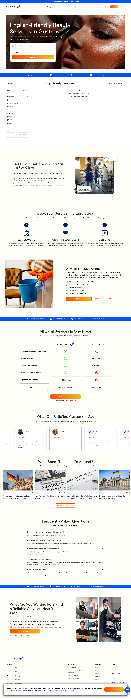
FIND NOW (33, 57)
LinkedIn (98, 673)
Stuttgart (18, 672)
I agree (114, 689)
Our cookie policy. (73, 690)
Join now (114, 7)
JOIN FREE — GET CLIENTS (104, 299)
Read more (19, 447)
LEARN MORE (78, 299)
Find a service (25, 631)
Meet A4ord (115, 668)
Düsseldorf (18, 668)
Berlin (8, 668)
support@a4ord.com (118, 682)
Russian (10, 123)
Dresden (17, 680)
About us (75, 7)
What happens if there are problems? (40, 559)
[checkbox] (7, 100)
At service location (13, 103)
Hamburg (9, 672)
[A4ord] (13, 6)
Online (10, 100)
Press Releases (116, 673)
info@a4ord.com (73, 675)
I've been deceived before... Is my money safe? (43, 549)
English (10, 120)
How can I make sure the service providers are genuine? (46, 532)
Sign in (107, 7)
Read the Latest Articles (65, 505)
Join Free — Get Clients (65, 396)
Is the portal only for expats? (37, 569)
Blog (96, 679)
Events (114, 671)
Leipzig (17, 676)
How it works (64, 7)
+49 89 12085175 (73, 678)
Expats (97, 676)
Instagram (98, 668)
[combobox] (116, 83)
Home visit (11, 106)
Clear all (24, 90)
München (9, 676)
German (10, 116)
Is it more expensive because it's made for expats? (44, 540)
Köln (8, 680)
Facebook (98, 671)
